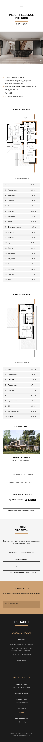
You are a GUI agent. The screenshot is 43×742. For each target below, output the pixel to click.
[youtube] (16, 668)
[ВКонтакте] (26, 500)
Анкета (21, 712)
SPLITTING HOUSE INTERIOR (23, 474)
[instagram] (8, 668)
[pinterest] (26, 668)
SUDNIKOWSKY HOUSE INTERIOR (20, 483)
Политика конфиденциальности (22, 735)
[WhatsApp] (21, 657)
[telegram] (34, 668)
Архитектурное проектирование (21, 552)
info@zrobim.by (21, 660)
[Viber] (31, 500)
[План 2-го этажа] (21, 328)
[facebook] (19, 668)
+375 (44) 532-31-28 (19, 687)
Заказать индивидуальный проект (21, 510)
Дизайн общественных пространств (21, 572)
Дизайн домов (21, 566)
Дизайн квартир (21, 559)
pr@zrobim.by (21, 722)
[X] (34, 500)
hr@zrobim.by (21, 708)
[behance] (12, 668)
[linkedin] (30, 668)
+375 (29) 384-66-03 (21, 702)
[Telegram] (29, 500)
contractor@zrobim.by (21, 693)
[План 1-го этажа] (21, 143)
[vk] (23, 668)
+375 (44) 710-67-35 (19, 654)
